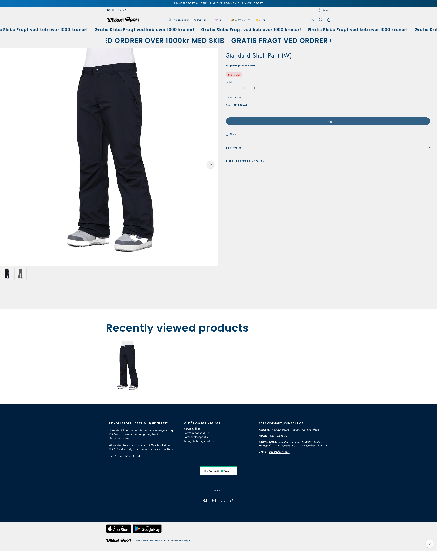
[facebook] (108, 10)
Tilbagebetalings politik (199, 441)
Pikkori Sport (147, 540)
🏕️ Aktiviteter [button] (239, 20)
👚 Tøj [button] (219, 20)
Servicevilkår (192, 429)
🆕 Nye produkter (178, 20)
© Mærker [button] (200, 20)
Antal (229, 82)
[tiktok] (125, 10)
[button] (320, 20)
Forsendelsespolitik (196, 437)
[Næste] (434, 3)
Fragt (229, 65)
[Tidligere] (3, 3)
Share (233, 134)
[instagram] (114, 10)
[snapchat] (119, 10)
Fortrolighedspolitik (196, 433)
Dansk (325, 9)
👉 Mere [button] (260, 20)
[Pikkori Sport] (123, 19)
